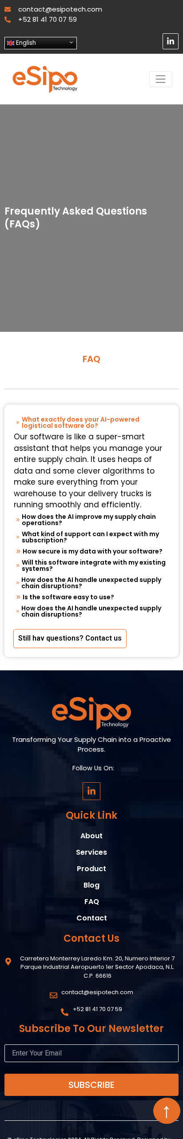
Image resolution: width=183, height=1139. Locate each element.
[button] (91, 422)
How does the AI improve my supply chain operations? (89, 520)
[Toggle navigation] (160, 79)
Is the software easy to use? (68, 597)
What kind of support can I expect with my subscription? (90, 537)
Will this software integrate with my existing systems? (94, 565)
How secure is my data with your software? (93, 551)
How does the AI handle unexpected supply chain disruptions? (91, 583)
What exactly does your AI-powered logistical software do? (80, 422)
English (25, 43)
